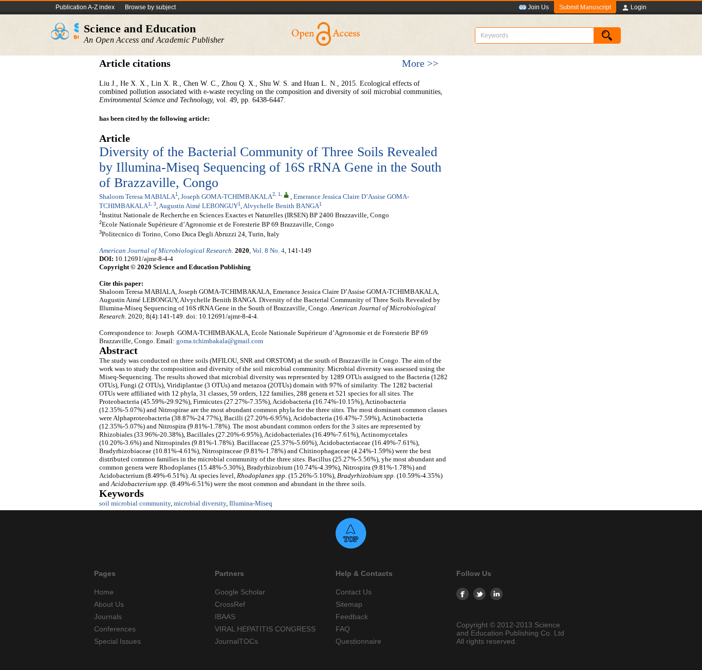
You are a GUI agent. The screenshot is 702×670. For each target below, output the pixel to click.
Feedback (352, 616)
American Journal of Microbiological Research (165, 250)
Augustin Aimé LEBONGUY (198, 206)
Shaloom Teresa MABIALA (137, 196)
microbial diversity (200, 503)
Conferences (115, 629)
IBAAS (225, 616)
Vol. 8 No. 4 (268, 250)
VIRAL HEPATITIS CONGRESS (265, 629)
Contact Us (354, 592)
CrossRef (230, 604)
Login (638, 7)
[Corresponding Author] (286, 194)
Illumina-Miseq (250, 503)
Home (104, 592)
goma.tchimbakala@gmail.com (219, 341)
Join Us (538, 7)
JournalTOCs (236, 641)
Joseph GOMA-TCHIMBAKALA (226, 196)
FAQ (343, 629)
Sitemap (349, 604)
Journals (108, 616)
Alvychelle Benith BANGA (281, 206)
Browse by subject (150, 7)
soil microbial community (135, 503)
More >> (420, 63)
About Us (109, 604)
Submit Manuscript (585, 7)
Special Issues (117, 641)
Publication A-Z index (85, 7)
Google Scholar (240, 592)
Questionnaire (358, 641)
